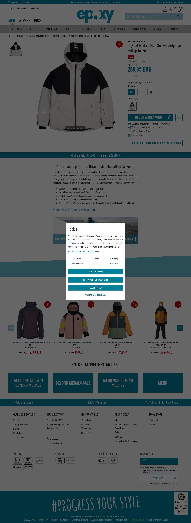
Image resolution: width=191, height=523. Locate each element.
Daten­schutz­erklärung (78, 251)
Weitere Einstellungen (95, 294)
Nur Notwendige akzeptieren (95, 279)
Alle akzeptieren (95, 271)
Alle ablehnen (95, 287)
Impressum (94, 251)
